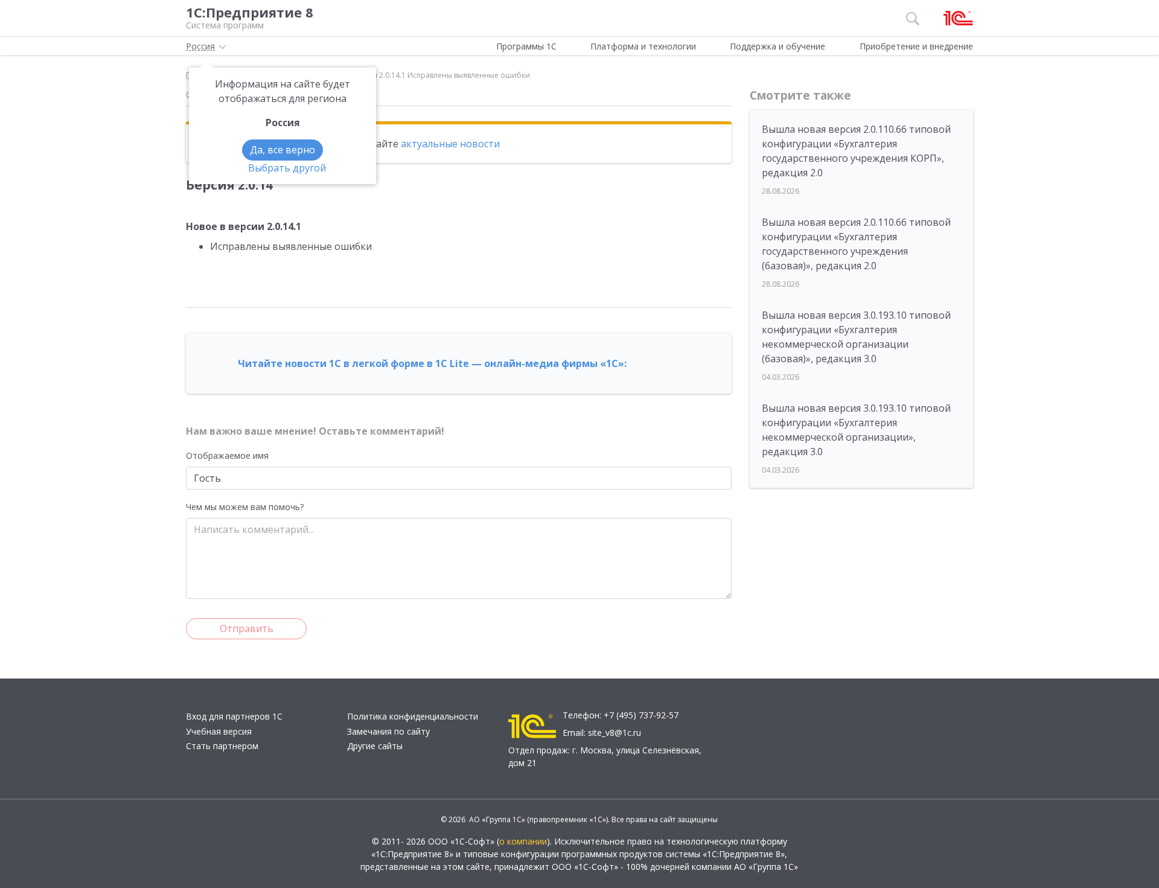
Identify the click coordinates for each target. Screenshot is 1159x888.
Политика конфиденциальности (412, 716)
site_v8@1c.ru (614, 732)
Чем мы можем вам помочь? (245, 507)
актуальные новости (450, 143)
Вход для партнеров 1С (234, 716)
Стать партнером (222, 746)
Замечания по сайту (388, 731)
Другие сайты (375, 746)
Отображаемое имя (227, 455)
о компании (523, 841)
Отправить (246, 628)
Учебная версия (219, 731)
